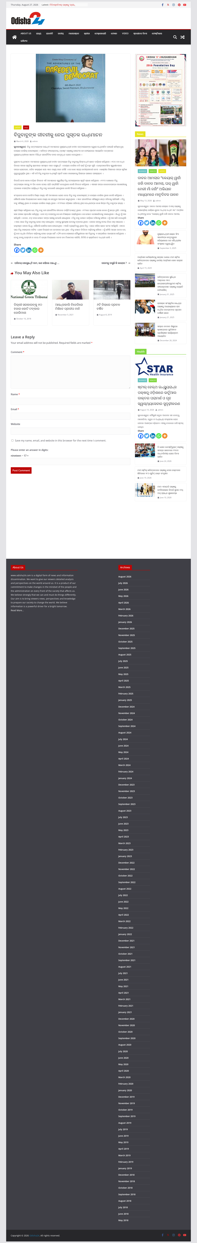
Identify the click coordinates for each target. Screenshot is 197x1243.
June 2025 (123, 667)
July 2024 (123, 739)
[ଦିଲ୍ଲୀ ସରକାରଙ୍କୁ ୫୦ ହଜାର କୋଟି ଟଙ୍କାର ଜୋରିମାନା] (29, 282)
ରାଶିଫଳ (24, 40)
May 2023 (123, 830)
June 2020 (123, 1057)
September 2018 (126, 1194)
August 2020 (124, 1044)
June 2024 (123, 745)
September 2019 (126, 1116)
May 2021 (123, 986)
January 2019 (125, 1168)
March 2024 (124, 765)
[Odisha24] (14, 37)
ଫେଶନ (114, 33)
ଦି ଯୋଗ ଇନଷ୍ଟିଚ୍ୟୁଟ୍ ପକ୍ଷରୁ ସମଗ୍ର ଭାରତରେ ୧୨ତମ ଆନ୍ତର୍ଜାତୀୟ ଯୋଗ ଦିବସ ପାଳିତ (170, 451)
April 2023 (123, 836)
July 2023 (123, 817)
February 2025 (125, 693)
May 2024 (123, 752)
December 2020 (126, 1018)
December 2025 (126, 628)
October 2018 (125, 1187)
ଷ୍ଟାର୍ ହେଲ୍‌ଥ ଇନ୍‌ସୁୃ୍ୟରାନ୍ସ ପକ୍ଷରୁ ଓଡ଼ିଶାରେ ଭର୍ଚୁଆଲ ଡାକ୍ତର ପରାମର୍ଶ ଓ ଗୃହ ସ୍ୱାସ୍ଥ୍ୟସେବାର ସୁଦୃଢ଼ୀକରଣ (159, 395)
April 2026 (123, 602)
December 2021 (126, 940)
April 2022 (123, 914)
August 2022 (124, 888)
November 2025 (126, 635)
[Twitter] (23, 250)
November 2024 (126, 713)
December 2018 (126, 1174)
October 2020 (125, 1031)
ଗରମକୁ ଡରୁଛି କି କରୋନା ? (114, 263)
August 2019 (124, 1122)
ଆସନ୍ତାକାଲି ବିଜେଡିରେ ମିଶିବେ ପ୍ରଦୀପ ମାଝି (69, 306)
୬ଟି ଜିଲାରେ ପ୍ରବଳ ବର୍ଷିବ (108, 306)
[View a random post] (182, 37)
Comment (17, 352)
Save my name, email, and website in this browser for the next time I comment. (60, 440)
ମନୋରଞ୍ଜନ (74, 33)
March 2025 (124, 687)
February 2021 (125, 1005)
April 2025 (123, 680)
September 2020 (126, 1038)
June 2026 (123, 589)
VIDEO (125, 33)
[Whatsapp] (35, 250)
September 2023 (126, 804)
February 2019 (125, 1161)
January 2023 (125, 856)
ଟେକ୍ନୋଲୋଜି (100, 33)
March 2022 (124, 921)
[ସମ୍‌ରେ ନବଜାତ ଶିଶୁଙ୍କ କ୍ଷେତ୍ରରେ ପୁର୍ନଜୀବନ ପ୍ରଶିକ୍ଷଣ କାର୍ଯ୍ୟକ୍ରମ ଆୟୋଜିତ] (145, 333)
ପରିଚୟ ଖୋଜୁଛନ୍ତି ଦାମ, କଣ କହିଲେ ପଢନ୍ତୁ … (36, 263)
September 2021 (126, 960)
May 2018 (123, 1220)
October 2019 (125, 1109)
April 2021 (123, 992)
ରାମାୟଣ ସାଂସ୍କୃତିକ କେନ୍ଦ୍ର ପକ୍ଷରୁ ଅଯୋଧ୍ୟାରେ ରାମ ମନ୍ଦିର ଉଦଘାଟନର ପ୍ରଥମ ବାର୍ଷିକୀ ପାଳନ (169, 308)
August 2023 (124, 810)
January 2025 (125, 700)
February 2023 (125, 849)
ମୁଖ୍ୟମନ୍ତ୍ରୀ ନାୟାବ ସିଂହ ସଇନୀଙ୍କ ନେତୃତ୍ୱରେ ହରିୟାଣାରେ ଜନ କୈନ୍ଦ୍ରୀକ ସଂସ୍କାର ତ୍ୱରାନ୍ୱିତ (169, 238)
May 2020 (123, 1064)
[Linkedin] (29, 250)
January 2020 (125, 1090)
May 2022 (123, 908)
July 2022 (123, 895)
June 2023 (123, 823)
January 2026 (125, 622)
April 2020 (123, 1070)
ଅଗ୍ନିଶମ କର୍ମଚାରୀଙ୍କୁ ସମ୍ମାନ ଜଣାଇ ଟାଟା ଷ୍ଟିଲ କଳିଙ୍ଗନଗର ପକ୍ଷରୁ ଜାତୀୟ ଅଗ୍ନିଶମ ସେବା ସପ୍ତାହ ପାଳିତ (160, 260)
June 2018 (123, 1213)
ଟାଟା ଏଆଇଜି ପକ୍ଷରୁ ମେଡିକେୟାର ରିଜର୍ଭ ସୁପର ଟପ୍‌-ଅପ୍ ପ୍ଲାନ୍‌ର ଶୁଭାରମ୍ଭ (170, 489)
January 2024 (125, 778)
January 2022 (125, 934)
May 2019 (123, 1142)
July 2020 (123, 1051)
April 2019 (123, 1148)
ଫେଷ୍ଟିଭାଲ (157, 33)
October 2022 (125, 875)
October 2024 (125, 719)
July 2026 (123, 583)
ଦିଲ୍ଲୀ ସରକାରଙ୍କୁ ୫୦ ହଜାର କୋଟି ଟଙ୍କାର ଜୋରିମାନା (28, 308)
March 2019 (124, 1155)
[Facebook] (17, 250)
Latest (17, 127)
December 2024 (126, 706)
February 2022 (125, 927)
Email (15, 409)
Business (142, 171)
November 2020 (126, 1025)
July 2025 (123, 661)
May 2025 (123, 674)
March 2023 (124, 843)
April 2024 (123, 758)
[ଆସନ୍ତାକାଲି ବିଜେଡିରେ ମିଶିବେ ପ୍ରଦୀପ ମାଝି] (70, 282)
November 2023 (126, 791)
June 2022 (123, 901)
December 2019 (126, 1096)
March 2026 (124, 609)
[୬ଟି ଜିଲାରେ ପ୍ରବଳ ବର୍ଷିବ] (112, 282)
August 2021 (124, 966)
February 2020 (125, 1083)
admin (35, 141)
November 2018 (126, 1181)
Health (153, 171)
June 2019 (123, 1135)
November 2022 (126, 869)
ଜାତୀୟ (61, 33)
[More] (41, 250)
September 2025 (126, 648)
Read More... (17, 610)
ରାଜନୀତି (49, 33)
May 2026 (123, 596)
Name (15, 394)
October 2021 (125, 953)
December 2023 (126, 784)
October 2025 (125, 641)
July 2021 (123, 973)
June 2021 (123, 979)
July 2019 (123, 1129)
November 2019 (126, 1103)
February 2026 (125, 615)
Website (15, 424)
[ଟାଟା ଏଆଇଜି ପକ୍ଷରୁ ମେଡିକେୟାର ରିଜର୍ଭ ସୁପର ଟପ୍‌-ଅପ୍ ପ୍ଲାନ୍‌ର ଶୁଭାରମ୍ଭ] (145, 492)
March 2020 (124, 1077)
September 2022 (126, 882)
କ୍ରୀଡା (87, 33)
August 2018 (124, 1200)
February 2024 (125, 771)
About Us (26, 33)
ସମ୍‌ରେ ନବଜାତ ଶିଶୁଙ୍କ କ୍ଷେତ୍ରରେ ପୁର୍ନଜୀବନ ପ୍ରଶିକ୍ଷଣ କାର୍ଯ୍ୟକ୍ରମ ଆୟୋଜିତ (167, 331)
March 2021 (124, 999)
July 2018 (123, 1207)
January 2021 (125, 1012)
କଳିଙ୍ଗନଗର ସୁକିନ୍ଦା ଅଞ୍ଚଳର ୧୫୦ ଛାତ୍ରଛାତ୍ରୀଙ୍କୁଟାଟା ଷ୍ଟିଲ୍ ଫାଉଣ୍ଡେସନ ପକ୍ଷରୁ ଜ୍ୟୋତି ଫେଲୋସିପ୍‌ (170, 283)
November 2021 (126, 947)
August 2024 (124, 732)
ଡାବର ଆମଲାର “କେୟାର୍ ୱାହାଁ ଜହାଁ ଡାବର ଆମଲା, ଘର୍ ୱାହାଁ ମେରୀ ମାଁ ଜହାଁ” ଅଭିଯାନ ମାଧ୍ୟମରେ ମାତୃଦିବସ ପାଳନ (159, 186)
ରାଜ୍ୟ (38, 33)
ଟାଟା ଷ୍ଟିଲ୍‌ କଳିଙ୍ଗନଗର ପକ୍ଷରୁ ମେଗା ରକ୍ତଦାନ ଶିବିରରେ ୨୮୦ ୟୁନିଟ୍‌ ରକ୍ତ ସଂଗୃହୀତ (158, 472)
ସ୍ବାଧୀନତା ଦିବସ (140, 33)
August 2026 (124, 576)
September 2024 (126, 726)
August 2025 (124, 654)
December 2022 (126, 862)
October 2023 (125, 797)
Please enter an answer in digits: (29, 450)
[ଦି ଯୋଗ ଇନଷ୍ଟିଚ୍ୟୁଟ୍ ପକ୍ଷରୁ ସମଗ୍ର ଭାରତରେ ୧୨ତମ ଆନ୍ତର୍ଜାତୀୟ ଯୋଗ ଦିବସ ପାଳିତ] (145, 454)
